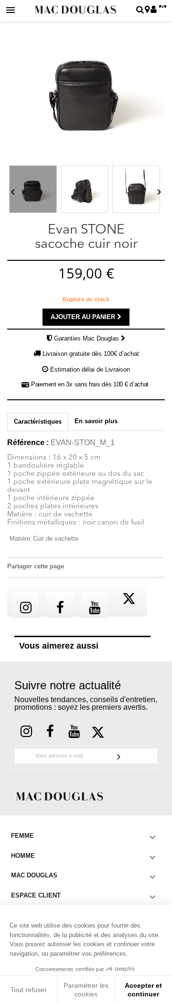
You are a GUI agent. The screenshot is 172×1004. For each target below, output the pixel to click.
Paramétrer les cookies (86, 990)
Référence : (28, 443)
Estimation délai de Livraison (90, 369)
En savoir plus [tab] (96, 421)
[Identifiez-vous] (153, 10)
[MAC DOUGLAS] (59, 795)
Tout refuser (29, 989)
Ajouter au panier (84, 316)
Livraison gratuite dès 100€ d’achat (91, 353)
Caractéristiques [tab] (38, 421)
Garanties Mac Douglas (87, 338)
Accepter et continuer (143, 990)
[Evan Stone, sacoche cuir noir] (33, 189)
